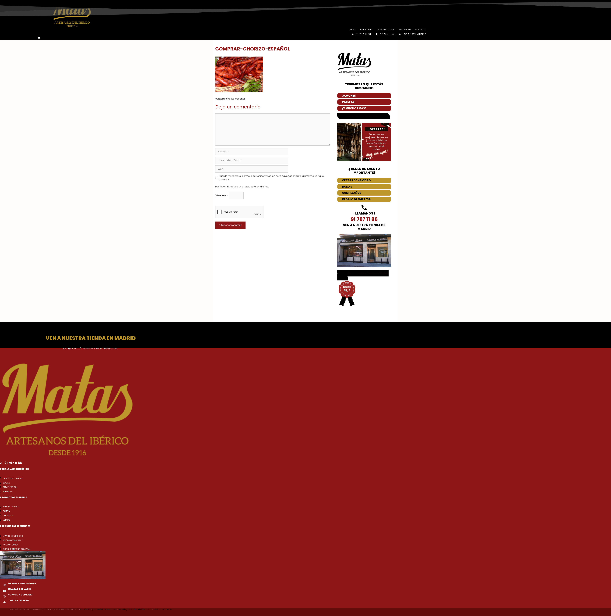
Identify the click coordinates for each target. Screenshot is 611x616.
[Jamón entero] (0, 506)
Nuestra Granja (386, 29)
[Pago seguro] (0, 544)
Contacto (420, 29)
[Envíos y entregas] (0, 536)
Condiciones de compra (16, 549)
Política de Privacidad (141, 609)
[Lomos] (0, 520)
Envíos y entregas (13, 535)
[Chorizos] (0, 515)
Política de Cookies (163, 609)
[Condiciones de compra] (0, 549)
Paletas (348, 102)
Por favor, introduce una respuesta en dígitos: (242, 186)
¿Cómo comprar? (13, 540)
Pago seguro (10, 544)
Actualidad (405, 29)
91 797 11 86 (85, 609)
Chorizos (8, 515)
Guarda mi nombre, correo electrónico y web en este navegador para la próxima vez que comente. (271, 177)
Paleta (6, 511)
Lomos (6, 519)
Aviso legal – (125, 609)
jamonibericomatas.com (104, 609)
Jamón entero (10, 506)
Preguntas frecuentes (15, 526)
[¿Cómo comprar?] (0, 540)
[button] (363, 275)
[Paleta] (0, 511)
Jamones (349, 96)
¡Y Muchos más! (354, 108)
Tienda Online (366, 29)
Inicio (352, 29)
